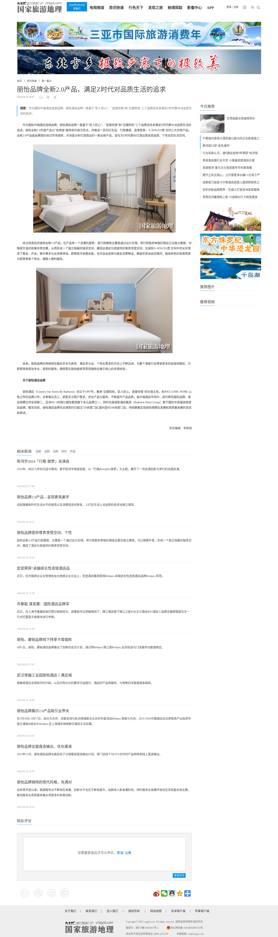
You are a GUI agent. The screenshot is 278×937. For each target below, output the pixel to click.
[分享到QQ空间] (179, 893)
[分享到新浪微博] (156, 893)
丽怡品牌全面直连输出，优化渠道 (44, 747)
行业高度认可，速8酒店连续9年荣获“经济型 (230, 153)
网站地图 (156, 911)
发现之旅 (155, 8)
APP (210, 8)
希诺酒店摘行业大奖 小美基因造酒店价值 (228, 160)
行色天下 (136, 8)
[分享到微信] (164, 893)
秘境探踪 (175, 8)
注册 (235, 7)
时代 (64, 451)
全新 (47, 451)
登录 (229, 7)
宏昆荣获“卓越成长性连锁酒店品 (43, 568)
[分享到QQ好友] (172, 893)
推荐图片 (207, 287)
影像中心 (194, 8)
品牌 (55, 451)
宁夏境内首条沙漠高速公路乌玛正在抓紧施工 (230, 138)
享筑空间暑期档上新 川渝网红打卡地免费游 (229, 197)
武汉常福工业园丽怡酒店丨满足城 (44, 675)
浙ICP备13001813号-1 (147, 927)
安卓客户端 (178, 911)
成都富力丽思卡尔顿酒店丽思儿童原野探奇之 (230, 182)
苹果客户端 (202, 911)
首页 (19, 81)
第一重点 (46, 81)
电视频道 (97, 8)
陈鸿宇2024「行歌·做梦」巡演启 (43, 461)
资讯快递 (116, 8)
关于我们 (70, 911)
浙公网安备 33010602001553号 (187, 927)
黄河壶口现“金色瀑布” (216, 145)
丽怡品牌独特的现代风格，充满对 (44, 782)
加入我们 (112, 911)
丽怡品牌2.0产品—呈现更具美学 (43, 497)
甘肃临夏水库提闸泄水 (241, 118)
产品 (72, 451)
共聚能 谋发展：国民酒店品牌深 (43, 604)
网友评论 (24, 821)
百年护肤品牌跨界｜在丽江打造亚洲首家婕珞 (230, 189)
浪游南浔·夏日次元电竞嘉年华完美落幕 (227, 167)
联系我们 (91, 911)
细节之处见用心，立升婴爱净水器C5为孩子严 (231, 175)
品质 (38, 451)
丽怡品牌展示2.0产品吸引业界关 (43, 711)
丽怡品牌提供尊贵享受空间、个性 (44, 533)
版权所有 (134, 911)
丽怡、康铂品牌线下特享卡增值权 (44, 640)
